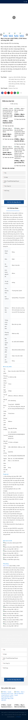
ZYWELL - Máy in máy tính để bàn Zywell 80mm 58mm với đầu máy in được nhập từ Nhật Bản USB (19, 140)
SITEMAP (18, 717)
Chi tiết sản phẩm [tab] (12, 208)
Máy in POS (6, 565)
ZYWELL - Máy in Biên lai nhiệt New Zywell (19, 115)
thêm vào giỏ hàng (9, 126)
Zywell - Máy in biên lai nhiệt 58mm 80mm (7, 135)
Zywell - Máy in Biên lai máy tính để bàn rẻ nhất (7, 153)
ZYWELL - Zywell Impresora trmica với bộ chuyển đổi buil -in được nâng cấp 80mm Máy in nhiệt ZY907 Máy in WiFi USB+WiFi (8, 122)
